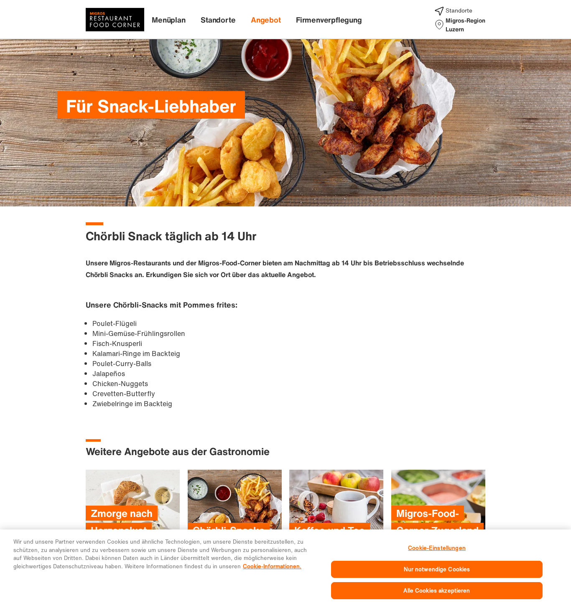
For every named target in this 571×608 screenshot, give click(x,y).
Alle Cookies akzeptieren (436, 591)
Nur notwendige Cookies (437, 569)
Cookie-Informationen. (272, 566)
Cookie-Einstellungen (437, 548)
